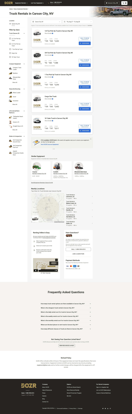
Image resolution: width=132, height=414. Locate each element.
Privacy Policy (73, 408)
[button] (17, 34)
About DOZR (45, 387)
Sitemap (80, 408)
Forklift (60, 172)
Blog (43, 399)
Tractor (39, 172)
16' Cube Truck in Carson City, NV (56, 118)
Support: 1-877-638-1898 (55, 3)
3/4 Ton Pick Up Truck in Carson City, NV (59, 53)
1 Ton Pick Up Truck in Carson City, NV (58, 75)
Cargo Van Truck (50, 96)
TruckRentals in (70, 195)
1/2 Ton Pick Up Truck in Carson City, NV (59, 31)
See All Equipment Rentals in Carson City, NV (42, 182)
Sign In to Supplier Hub (102, 387)
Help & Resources (47, 390)
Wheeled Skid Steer (81, 172)
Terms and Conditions (62, 408)
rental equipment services (49, 237)
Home (11, 9)
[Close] (90, 138)
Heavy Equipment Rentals (21, 9)
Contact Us (45, 401)
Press (43, 393)
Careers (44, 396)
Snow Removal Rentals (73, 390)
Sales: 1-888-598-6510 (56, 2)
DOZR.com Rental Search (74, 387)
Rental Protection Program (74, 393)
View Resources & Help (66, 345)
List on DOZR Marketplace (103, 390)
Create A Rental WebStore (103, 393)
